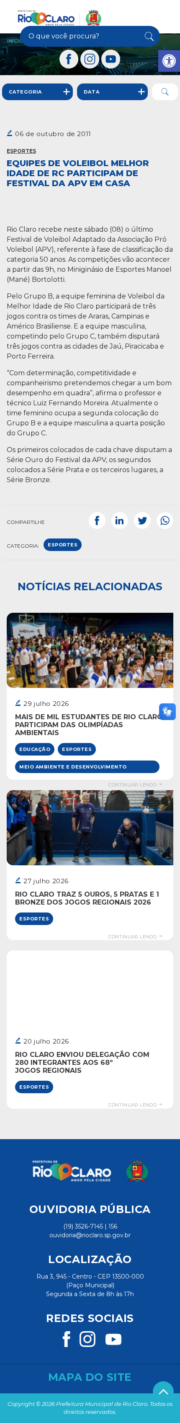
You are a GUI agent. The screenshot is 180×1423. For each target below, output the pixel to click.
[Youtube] (111, 59)
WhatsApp (165, 520)
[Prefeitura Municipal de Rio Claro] (59, 18)
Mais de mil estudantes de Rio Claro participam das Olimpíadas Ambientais (89, 725)
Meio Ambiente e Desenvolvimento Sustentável (73, 768)
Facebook (97, 520)
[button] (169, 61)
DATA (91, 92)
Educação (34, 749)
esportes (62, 545)
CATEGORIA (25, 92)
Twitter (142, 520)
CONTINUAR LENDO (133, 785)
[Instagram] (90, 59)
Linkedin (119, 520)
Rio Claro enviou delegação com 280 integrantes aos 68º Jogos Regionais (82, 1062)
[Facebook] (69, 59)
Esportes (21, 151)
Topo (163, 1391)
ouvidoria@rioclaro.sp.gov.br (90, 1235)
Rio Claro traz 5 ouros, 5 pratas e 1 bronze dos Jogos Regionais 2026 (87, 898)
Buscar (147, 36)
